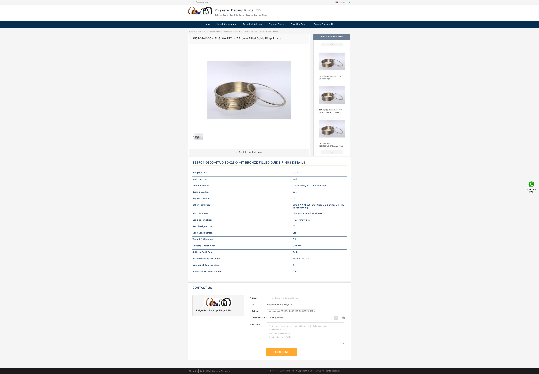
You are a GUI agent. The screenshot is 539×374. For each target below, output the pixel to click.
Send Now (281, 352)
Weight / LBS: (200, 172)
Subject (254, 311)
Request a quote (203, 2)
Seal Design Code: (202, 226)
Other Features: (201, 205)
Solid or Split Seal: (202, 252)
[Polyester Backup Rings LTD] (200, 10)
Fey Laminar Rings (213, 31)
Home (207, 24)
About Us (193, 371)
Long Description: (202, 220)
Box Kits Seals (298, 24)
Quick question (259, 318)
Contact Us (204, 371)
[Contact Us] (531, 187)
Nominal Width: (200, 185)
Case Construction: (202, 233)
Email (253, 298)
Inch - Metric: (199, 179)
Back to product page (250, 152)
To (253, 304)
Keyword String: (201, 198)
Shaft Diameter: (201, 213)
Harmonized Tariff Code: (206, 258)
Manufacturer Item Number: (207, 271)
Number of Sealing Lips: (205, 265)
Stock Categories (226, 24)
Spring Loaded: (200, 192)
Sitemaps (225, 371)
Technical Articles (252, 24)
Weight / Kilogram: (202, 239)
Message (255, 324)
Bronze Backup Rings (325, 24)
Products (199, 31)
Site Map (216, 371)
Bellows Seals (276, 24)
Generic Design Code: (204, 245)
